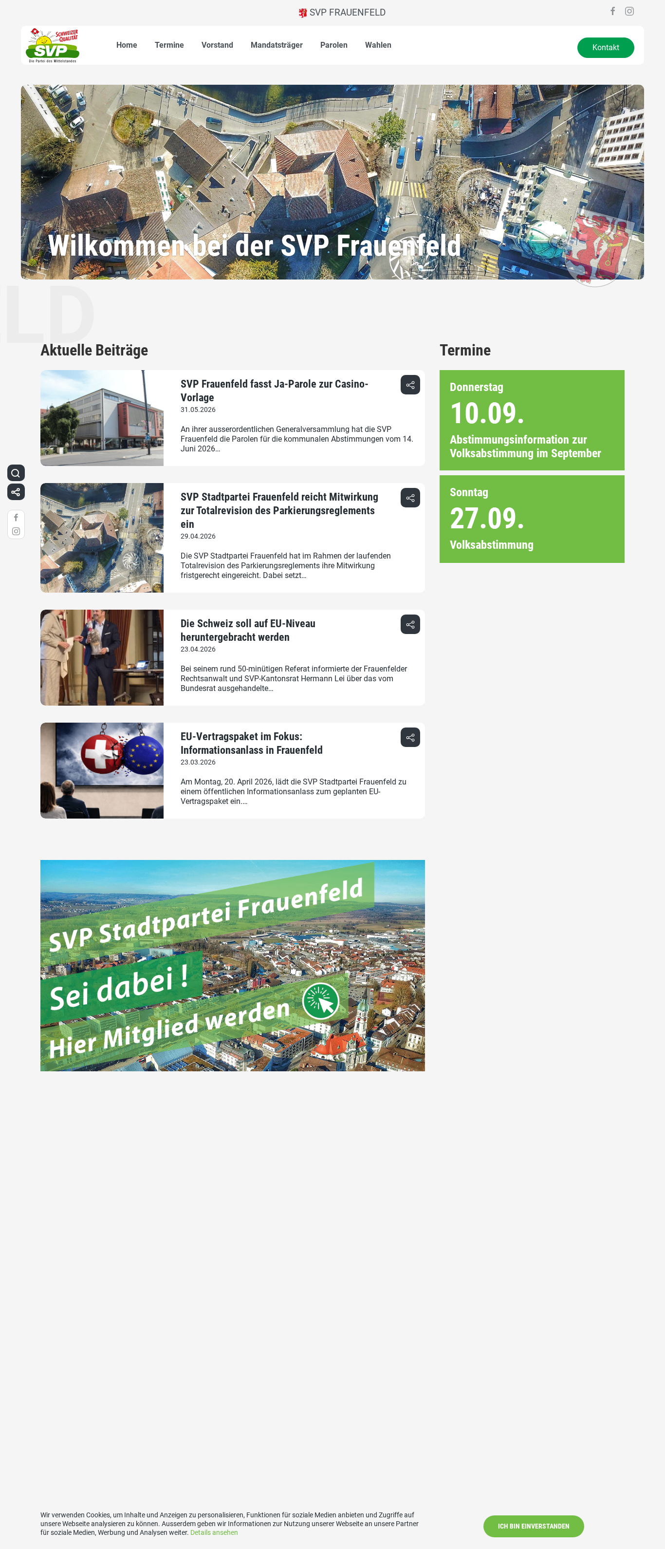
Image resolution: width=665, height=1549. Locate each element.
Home (126, 45)
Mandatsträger (277, 45)
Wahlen (378, 45)
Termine (169, 45)
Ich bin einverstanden (534, 1526)
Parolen (334, 45)
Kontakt (605, 47)
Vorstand (217, 45)
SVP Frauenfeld (346, 12)
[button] (410, 384)
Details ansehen (214, 1532)
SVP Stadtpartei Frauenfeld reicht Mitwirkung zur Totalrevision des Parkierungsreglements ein (279, 510)
